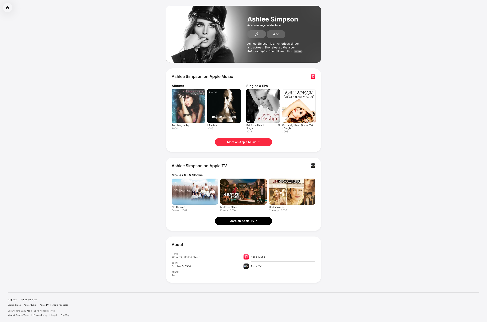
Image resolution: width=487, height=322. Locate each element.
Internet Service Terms (18, 315)
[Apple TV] (276, 34)
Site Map (65, 315)
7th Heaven (178, 207)
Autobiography (180, 90)
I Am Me (212, 90)
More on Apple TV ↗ (243, 221)
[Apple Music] (256, 34)
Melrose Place (228, 207)
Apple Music (30, 305)
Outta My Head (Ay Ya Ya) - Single (298, 92)
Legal (54, 315)
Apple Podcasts (60, 305)
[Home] (7, 7)
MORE (298, 51)
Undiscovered (277, 207)
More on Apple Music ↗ (243, 142)
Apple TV (44, 305)
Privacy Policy (40, 315)
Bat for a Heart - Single (260, 90)
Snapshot (12, 299)
